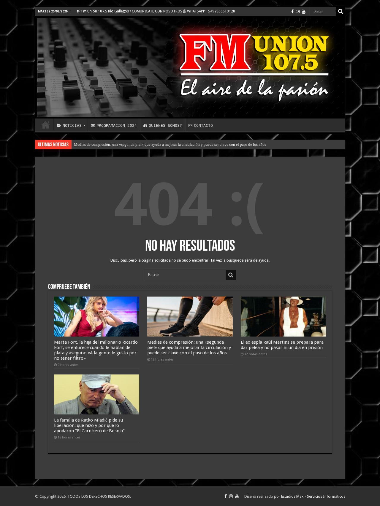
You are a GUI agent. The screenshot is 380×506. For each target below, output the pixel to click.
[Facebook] (292, 11)
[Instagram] (297, 11)
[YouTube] (303, 11)
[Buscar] (340, 11)
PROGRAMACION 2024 (116, 125)
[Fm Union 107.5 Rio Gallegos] (190, 67)
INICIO (45, 125)
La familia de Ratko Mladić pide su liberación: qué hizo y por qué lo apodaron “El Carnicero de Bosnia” (89, 425)
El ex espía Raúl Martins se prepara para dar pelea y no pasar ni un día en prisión (282, 345)
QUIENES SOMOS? (165, 125)
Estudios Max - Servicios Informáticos (313, 496)
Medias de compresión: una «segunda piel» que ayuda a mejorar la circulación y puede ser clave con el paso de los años (170, 144)
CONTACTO (203, 125)
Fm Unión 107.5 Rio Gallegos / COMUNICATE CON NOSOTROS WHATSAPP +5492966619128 (157, 11)
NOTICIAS (72, 125)
